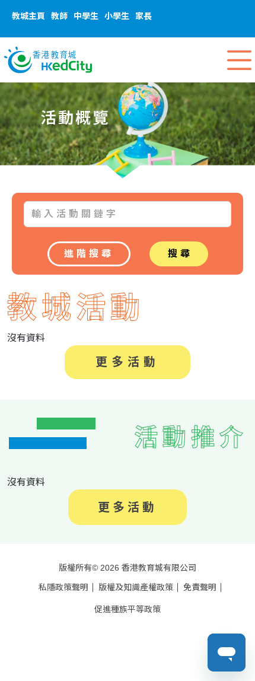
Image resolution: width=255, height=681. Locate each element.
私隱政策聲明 (63, 587)
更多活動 (127, 361)
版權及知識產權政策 (135, 587)
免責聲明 (199, 587)
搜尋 (180, 254)
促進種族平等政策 (127, 609)
